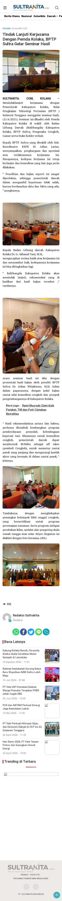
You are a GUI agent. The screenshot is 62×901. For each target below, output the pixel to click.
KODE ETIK (35, 874)
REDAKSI (24, 874)
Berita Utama (12, 16)
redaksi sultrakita (26, 615)
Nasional (26, 16)
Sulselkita (39, 16)
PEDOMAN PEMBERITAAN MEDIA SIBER (30, 878)
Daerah (51, 16)
